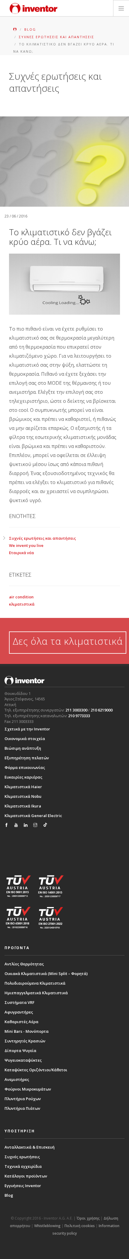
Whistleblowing (47, 1225)
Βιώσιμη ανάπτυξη (22, 748)
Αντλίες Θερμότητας (24, 964)
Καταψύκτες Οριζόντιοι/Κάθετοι (35, 1069)
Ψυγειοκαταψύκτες (23, 1060)
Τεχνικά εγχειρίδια (23, 1166)
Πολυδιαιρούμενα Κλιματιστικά (34, 983)
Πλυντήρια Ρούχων (22, 1098)
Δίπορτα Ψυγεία (20, 1050)
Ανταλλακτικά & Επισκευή (29, 1147)
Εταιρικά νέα (21, 552)
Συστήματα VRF (19, 1002)
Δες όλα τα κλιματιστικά (68, 640)
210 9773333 (79, 715)
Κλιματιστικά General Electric (33, 815)
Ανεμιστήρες (16, 1079)
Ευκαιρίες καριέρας (23, 777)
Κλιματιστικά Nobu (22, 796)
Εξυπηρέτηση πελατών (26, 758)
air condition (21, 597)
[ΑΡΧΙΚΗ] (15, 29)
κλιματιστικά (21, 604)
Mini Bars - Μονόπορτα (26, 1031)
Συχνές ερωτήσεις (22, 1156)
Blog (8, 1195)
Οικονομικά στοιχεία (24, 738)
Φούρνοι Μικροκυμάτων (27, 1089)
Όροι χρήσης (88, 1218)
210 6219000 (101, 710)
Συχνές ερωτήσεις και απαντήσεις (42, 538)
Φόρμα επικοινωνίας (24, 767)
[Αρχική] (34, 8)
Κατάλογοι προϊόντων (25, 1176)
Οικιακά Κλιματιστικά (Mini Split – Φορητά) (46, 973)
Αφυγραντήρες (18, 1012)
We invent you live (26, 545)
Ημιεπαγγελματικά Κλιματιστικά (36, 992)
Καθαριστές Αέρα (21, 1021)
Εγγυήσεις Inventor (22, 1185)
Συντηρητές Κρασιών (24, 1041)
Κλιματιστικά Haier (23, 786)
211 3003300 (76, 710)
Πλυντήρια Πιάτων (22, 1108)
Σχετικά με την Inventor (27, 729)
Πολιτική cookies (79, 1225)
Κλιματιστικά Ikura (22, 806)
